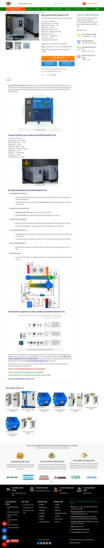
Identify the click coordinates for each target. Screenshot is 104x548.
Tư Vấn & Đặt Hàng (58, 58)
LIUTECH (57, 516)
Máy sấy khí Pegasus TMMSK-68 (44, 410)
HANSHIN (42, 516)
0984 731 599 (31, 379)
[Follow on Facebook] (38, 543)
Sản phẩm (45, 9)
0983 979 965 (66, 63)
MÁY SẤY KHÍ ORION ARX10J (28, 432)
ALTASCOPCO (43, 507)
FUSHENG (42, 513)
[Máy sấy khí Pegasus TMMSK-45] (60, 399)
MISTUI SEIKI (59, 519)
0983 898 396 (49, 63)
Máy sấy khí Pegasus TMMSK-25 (12, 434)
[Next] (36, 27)
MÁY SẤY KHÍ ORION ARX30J (91, 408)
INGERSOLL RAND (44, 522)
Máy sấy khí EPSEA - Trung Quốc (34, 12)
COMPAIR (42, 510)
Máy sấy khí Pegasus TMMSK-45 (59, 410)
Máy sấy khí (18, 12)
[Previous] (8, 27)
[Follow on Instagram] (41, 543)
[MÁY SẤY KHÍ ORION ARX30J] (91, 398)
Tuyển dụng (68, 9)
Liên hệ (84, 9)
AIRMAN (41, 505)
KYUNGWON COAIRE (61, 513)
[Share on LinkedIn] (55, 75)
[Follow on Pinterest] (47, 543)
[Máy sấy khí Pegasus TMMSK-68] (44, 399)
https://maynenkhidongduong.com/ (37, 361)
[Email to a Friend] (51, 75)
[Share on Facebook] (47, 75)
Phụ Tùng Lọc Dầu (28, 505)
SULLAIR (57, 522)
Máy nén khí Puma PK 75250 (17, 542)
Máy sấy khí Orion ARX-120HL (28, 410)
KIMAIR (57, 507)
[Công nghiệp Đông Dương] (10, 3)
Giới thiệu (37, 9)
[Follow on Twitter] (44, 543)
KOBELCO (58, 510)
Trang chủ (30, 9)
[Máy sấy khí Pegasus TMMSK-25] (13, 424)
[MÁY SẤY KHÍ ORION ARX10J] (28, 423)
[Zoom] (7, 38)
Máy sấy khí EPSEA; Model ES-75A (53, 71)
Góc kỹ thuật (77, 9)
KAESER (57, 505)
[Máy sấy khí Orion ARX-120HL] (28, 399)
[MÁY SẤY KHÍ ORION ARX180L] (75, 399)
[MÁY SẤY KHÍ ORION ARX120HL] (13, 399)
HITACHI (41, 519)
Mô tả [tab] (8, 80)
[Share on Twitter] (49, 75)
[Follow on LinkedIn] (50, 543)
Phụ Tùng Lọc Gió (28, 507)
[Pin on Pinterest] (53, 75)
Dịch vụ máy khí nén (56, 9)
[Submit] (84, 3)
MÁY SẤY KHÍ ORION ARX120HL (12, 410)
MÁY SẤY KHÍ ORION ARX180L (75, 410)
